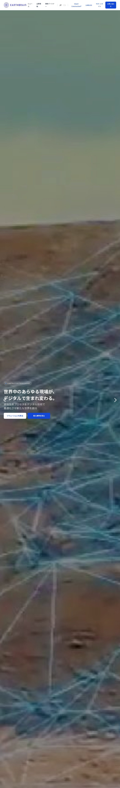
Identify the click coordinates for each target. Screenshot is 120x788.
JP (60, 5)
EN (64, 5)
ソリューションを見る (15, 416)
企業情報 (38, 5)
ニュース (30, 5)
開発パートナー (49, 5)
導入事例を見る (39, 416)
